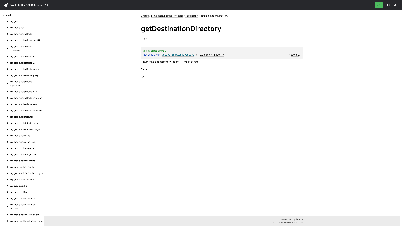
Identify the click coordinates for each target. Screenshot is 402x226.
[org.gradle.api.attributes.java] (5, 123)
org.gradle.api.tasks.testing (167, 15)
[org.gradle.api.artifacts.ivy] (5, 63)
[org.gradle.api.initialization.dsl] (5, 215)
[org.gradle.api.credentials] (5, 161)
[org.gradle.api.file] (5, 186)
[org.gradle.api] (5, 27)
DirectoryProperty (212, 54)
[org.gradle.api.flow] (5, 192)
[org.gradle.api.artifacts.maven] (5, 69)
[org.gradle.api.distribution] (5, 167)
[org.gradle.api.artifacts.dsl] (5, 56)
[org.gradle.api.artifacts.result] (5, 92)
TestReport (191, 15)
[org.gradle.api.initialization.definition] (5, 207)
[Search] (395, 5)
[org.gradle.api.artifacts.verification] (5, 110)
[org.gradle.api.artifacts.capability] (5, 40)
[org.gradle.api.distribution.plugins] (5, 173)
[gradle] (3, 15)
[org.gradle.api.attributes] (5, 117)
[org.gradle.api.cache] (5, 135)
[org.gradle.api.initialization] (5, 198)
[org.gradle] (5, 21)
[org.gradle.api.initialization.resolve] (5, 221)
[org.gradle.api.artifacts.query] (5, 75)
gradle (13, 5)
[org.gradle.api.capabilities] (5, 142)
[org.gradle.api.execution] (5, 179)
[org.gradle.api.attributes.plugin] (5, 129)
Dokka (299, 219)
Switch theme (388, 5)
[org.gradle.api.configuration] (5, 154)
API (379, 5)
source (295, 54)
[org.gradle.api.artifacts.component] (5, 48)
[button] (395, 5)
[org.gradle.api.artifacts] (5, 34)
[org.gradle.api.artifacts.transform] (5, 98)
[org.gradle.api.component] (5, 148)
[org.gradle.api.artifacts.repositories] (5, 83)
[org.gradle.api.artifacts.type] (5, 104)
